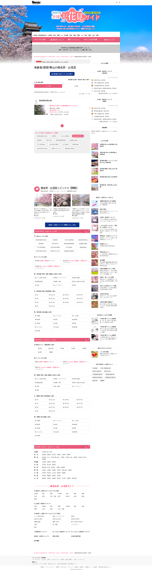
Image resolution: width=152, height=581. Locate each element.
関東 (58, 35)
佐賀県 (49, 478)
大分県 (64, 478)
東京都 (40, 348)
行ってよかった (75, 39)
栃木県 (40, 352)
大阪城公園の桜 (109, 374)
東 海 (36, 467)
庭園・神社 (58, 281)
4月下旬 (80, 302)
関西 (78, 35)
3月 (37, 298)
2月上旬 (52, 295)
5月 (37, 306)
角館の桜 (94, 380)
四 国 (36, 475)
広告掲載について (88, 567)
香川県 (44, 475)
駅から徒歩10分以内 (79, 281)
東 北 (36, 454)
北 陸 (36, 464)
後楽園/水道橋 (73, 140)
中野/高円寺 (49, 140)
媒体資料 (81, 567)
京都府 (49, 470)
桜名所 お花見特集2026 (40, 35)
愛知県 (44, 467)
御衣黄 (75, 327)
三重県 (58, 467)
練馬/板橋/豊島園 (61, 140)
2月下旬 (80, 295)
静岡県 (63, 467)
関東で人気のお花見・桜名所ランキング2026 (55, 62)
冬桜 (56, 319)
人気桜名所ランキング (40, 531)
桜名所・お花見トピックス (41, 536)
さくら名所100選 (91, 39)
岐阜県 (53, 467)
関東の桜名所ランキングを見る (108, 121)
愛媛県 (49, 475)
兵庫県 (54, 470)
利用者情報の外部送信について (104, 567)
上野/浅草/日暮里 (53, 144)
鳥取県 (59, 473)
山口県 (54, 473)
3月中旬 (66, 298)
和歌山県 (64, 470)
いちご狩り (43, 559)
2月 (37, 295)
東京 (62, 35)
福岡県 (44, 478)
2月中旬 (66, 295)
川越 (71, 457)
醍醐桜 (102, 380)
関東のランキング (44, 362)
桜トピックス (110, 40)
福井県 (54, 464)
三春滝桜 (94, 368)
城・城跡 (57, 386)
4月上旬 (52, 302)
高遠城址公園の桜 (97, 377)
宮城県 (44, 454)
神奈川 (68, 496)
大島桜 (38, 323)
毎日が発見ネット (71, 563)
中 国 (36, 473)
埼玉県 (73, 348)
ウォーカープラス (36, 559)
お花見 (48, 559)
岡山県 (49, 473)
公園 (37, 285)
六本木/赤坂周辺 (64, 136)
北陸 (70, 35)
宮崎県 (68, 478)
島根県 (64, 473)
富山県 (49, 464)
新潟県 (54, 462)
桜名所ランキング (58, 40)
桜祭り (73, 516)
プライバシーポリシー (50, 567)
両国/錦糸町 (75, 144)
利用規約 (42, 567)
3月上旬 (52, 298)
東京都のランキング (45, 260)
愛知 (83, 496)
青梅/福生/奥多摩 (69, 148)
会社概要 (95, 567)
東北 (54, 35)
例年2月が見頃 (38, 519)
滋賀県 (70, 470)
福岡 (35, 499)
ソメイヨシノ (58, 316)
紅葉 (75, 559)
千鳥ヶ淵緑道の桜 (105, 368)
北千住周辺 (65, 144)
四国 (89, 35)
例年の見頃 (56, 536)
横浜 (58, 457)
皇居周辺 (53, 136)
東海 (74, 35)
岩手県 (54, 454)
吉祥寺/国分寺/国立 (42, 148)
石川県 (44, 464)
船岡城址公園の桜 (110, 377)
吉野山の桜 (107, 371)
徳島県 (54, 475)
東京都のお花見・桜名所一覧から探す (78, 79)
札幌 (48, 452)
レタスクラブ (35, 563)
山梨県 (44, 462)
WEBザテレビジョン (52, 563)
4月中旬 (66, 302)
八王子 (48, 457)
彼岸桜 (38, 319)
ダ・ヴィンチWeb (43, 563)
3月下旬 (80, 298)
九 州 (36, 478)
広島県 (44, 473)
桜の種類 (36, 540)
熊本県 (59, 478)
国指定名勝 (39, 281)
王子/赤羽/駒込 (41, 144)
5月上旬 (52, 306)
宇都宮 (84, 457)
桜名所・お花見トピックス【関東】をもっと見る (62, 225)
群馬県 (84, 348)
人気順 (76, 86)
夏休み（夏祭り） (69, 559)
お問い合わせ (63, 567)
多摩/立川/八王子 (56, 148)
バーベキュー (58, 285)
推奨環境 (57, 567)
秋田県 (59, 454)
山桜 (56, 323)
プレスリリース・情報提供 (73, 567)
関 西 (36, 470)
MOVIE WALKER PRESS (62, 563)
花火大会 (62, 559)
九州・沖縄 (95, 35)
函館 (51, 452)
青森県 (49, 454)
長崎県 (54, 478)
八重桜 (38, 316)
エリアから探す (41, 39)
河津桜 (38, 331)
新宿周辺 (39, 140)
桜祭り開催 (77, 277)
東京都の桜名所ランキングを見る (108, 93)
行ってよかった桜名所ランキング (80, 531)
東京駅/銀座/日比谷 (42, 136)
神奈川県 (50, 348)
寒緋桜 (75, 319)
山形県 (64, 454)
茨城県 (51, 352)
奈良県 (59, 470)
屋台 (75, 285)
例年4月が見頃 (75, 519)
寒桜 (75, 323)
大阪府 (44, 470)
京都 (82, 35)
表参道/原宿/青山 (83, 240)
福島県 (68, 454)
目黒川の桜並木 (96, 371)
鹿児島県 (74, 478)
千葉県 (62, 348)
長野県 (49, 462)
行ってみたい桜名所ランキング (61, 531)
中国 (85, 35)
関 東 (36, 457)
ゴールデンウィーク (55, 559)
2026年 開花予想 (75, 536)
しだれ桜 (76, 316)
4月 (37, 302)
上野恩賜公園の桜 (97, 374)
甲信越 (66, 35)
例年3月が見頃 (57, 519)
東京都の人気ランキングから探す (63, 74)
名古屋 (48, 467)
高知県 (59, 475)
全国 (35, 506)
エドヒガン (39, 327)
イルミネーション (81, 559)
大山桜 (57, 327)
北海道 (50, 35)
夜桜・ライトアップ (60, 277)
